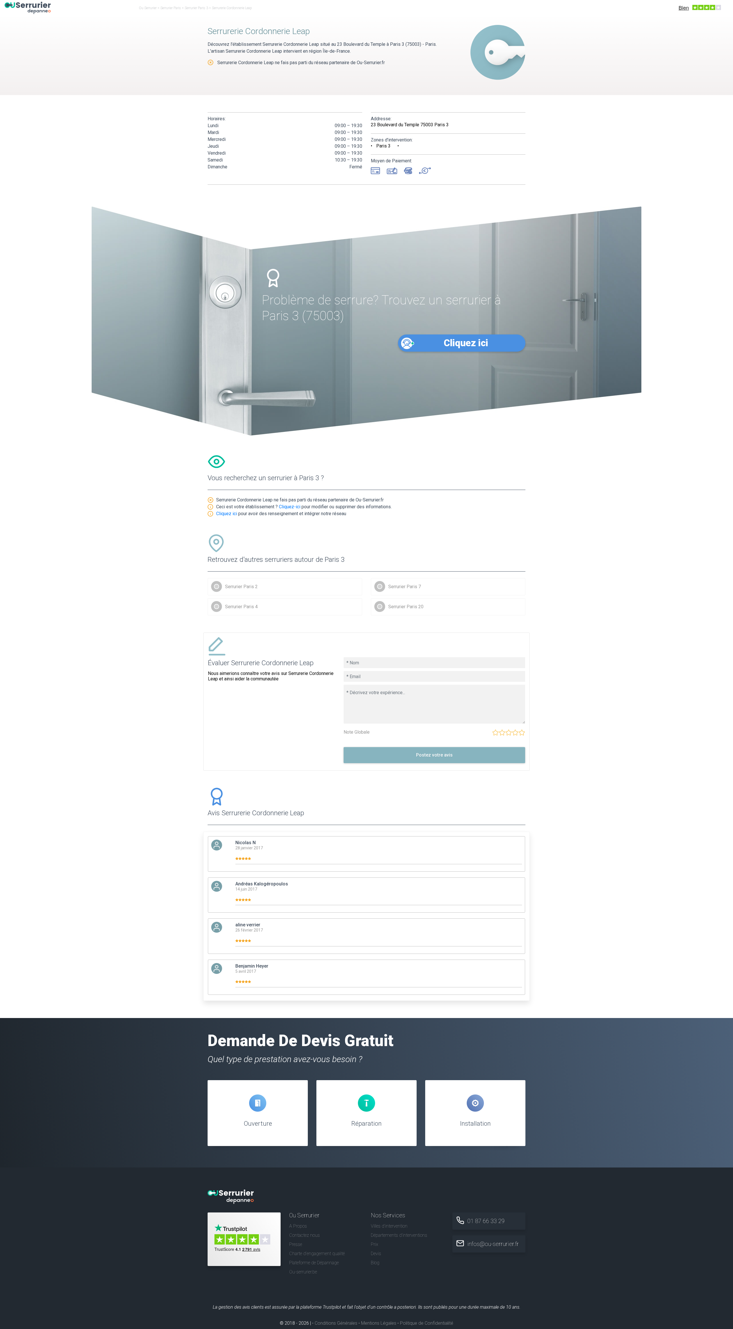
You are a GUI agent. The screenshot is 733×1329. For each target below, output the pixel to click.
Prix (374, 1244)
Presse (295, 1244)
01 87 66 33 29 (486, 1221)
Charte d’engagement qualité (317, 1253)
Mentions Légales (378, 1323)
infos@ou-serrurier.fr (493, 1244)
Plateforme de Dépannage (314, 1262)
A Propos (298, 1226)
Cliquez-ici (289, 506)
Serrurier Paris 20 (405, 606)
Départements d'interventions (399, 1235)
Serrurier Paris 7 (404, 586)
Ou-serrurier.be (303, 1272)
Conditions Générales (336, 1323)
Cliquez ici (466, 343)
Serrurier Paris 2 (241, 586)
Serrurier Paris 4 (241, 606)
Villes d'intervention (389, 1226)
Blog (375, 1262)
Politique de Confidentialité (426, 1323)
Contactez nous (304, 1235)
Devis (376, 1253)
